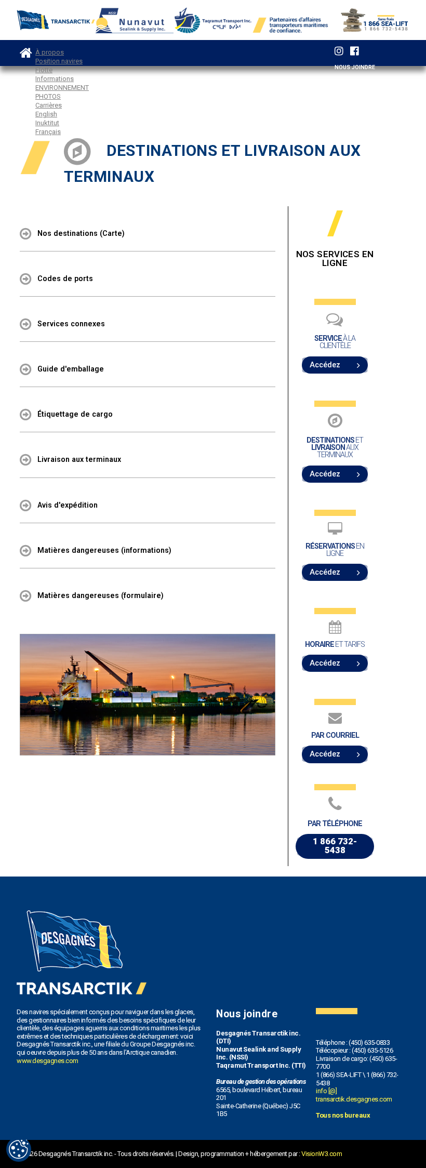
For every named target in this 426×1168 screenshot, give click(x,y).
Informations (54, 79)
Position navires (59, 61)
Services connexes (71, 324)
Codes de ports (65, 278)
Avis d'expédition (67, 504)
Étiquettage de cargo (75, 414)
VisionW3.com (321, 1154)
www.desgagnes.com (47, 1061)
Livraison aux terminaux (79, 459)
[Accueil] (26, 50)
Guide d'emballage (70, 369)
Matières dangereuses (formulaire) (100, 595)
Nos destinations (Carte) (81, 233)
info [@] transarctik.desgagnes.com (354, 1095)
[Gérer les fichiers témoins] (18, 1149)
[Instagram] (339, 51)
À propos (49, 52)
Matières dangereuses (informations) (104, 550)
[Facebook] (354, 51)
